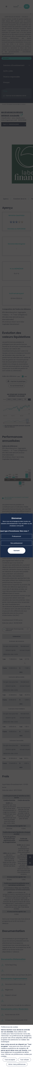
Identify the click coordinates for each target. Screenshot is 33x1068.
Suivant (17, 550)
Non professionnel (16, 543)
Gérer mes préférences (16, 1064)
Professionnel (16, 536)
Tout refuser (24, 1060)
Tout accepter (10, 1060)
